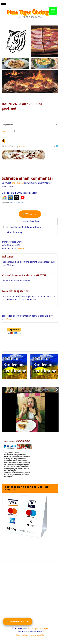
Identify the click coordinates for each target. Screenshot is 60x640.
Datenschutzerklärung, (27, 635)
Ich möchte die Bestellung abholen (23, 227)
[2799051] (11, 389)
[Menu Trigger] (53, 11)
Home (4, 131)
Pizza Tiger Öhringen (30, 12)
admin (22, 146)
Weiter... (22, 248)
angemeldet (18, 183)
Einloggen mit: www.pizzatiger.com (19, 193)
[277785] (35, 389)
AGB (41, 635)
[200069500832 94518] (47, 390)
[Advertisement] (30, 596)
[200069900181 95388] (23, 389)
